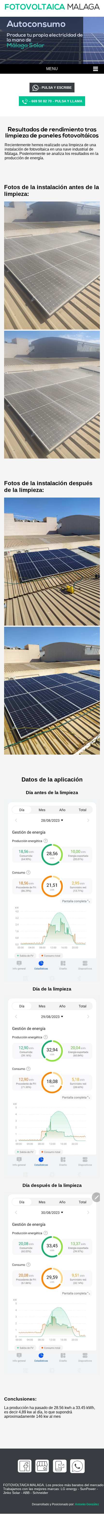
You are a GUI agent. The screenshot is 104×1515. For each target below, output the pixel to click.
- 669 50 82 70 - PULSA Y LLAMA (55, 101)
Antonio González (87, 1504)
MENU (52, 69)
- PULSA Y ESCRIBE (55, 87)
